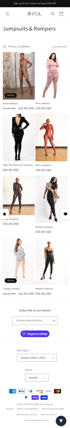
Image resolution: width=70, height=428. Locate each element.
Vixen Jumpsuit (43, 165)
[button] (7, 14)
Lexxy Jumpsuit (11, 219)
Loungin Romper (11, 288)
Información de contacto (37, 420)
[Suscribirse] (53, 320)
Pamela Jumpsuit (44, 288)
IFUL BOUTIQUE (31, 404)
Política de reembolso (28, 408)
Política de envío (49, 414)
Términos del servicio (26, 414)
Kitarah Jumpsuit (44, 227)
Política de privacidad (53, 408)
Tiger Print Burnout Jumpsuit (18, 164)
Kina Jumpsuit (42, 103)
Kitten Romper (10, 103)
